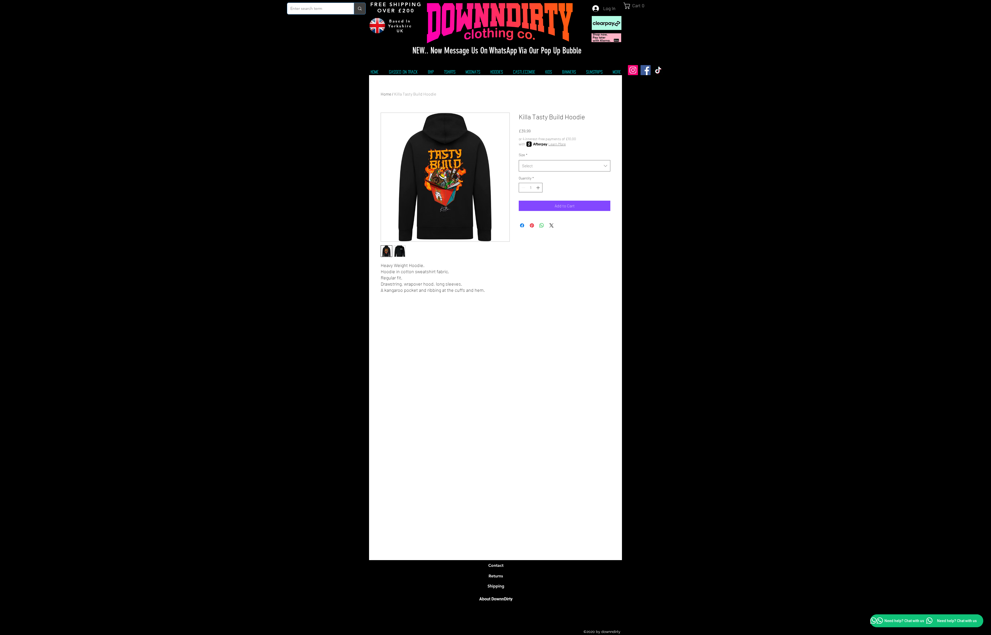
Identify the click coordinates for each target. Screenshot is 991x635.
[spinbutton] (530, 187)
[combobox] (564, 165)
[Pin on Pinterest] (532, 225)
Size (523, 155)
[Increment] (538, 187)
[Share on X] (551, 225)
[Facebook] (646, 70)
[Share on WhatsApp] (542, 225)
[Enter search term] (359, 8)
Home (386, 93)
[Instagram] (633, 70)
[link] (636, 6)
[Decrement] (523, 187)
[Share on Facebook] (522, 225)
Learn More (557, 144)
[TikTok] (658, 70)
